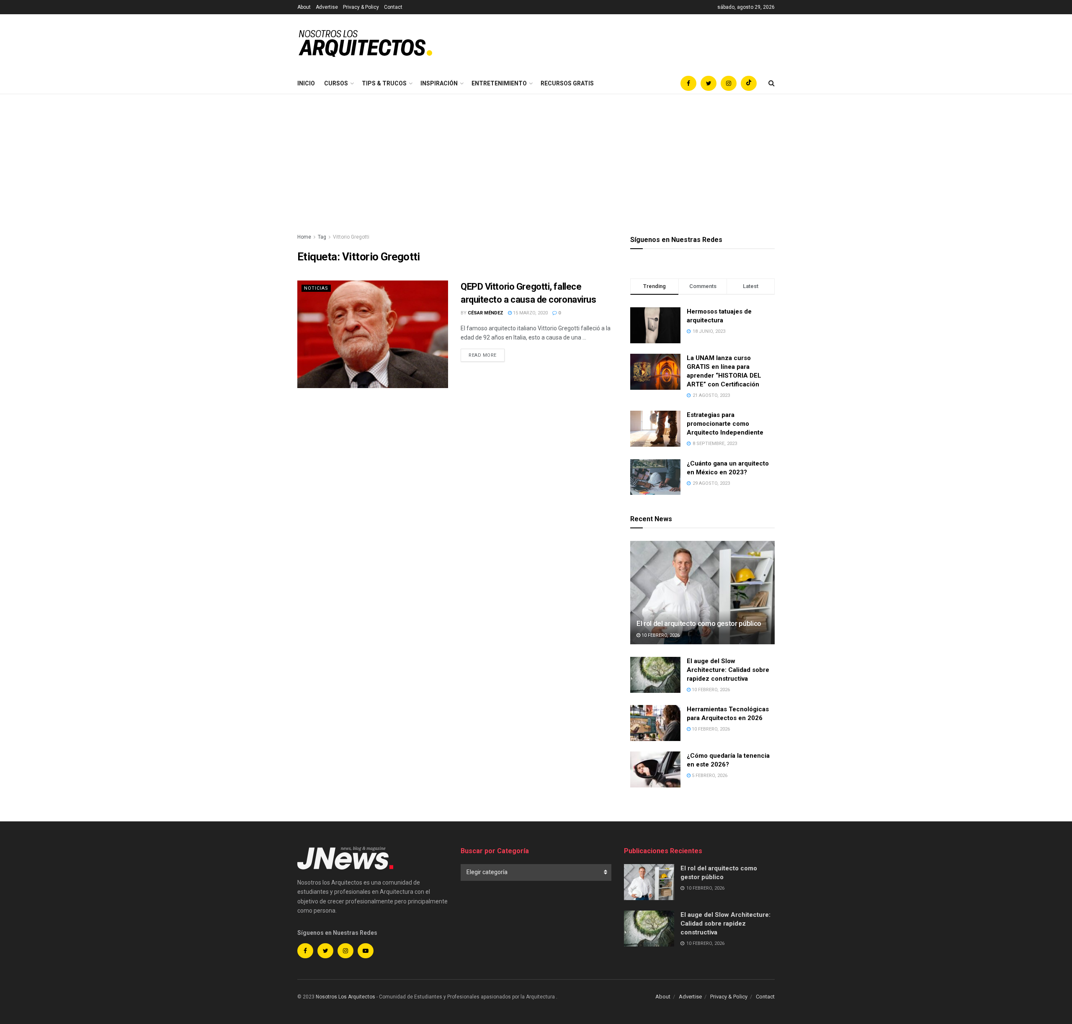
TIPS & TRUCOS (384, 83)
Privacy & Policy (361, 7)
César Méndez (485, 313)
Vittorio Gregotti (351, 237)
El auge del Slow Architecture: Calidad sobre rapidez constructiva (728, 669)
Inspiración (439, 83)
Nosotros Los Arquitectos (345, 997)
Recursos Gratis (567, 83)
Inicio (306, 83)
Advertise (327, 7)
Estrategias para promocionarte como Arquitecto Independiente (725, 423)
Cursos (336, 83)
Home (304, 237)
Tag (322, 237)
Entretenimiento (499, 83)
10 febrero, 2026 (660, 635)
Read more (483, 355)
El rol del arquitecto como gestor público (698, 623)
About (304, 7)
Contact (393, 7)
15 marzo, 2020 (530, 313)
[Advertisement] (536, 157)
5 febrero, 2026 (709, 775)
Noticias (316, 288)
